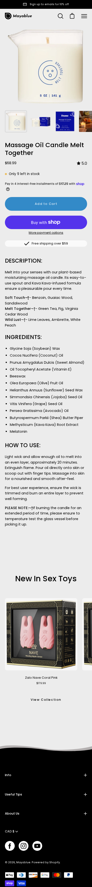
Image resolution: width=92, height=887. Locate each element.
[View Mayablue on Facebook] (10, 846)
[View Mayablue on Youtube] (37, 846)
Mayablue (23, 862)
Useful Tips (13, 794)
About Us (12, 813)
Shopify (54, 862)
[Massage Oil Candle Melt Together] (16, 121)
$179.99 (41, 683)
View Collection (46, 700)
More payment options (46, 233)
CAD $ (9, 831)
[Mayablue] (18, 16)
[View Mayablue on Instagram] (23, 846)
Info (8, 775)
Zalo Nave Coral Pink (41, 678)
